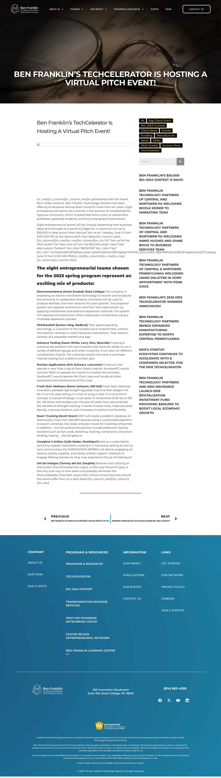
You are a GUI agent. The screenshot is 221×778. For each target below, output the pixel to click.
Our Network (172, 575)
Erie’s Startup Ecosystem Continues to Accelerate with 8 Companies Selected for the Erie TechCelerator (161, 358)
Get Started (170, 563)
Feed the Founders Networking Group (81, 619)
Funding (75, 9)
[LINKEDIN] (187, 700)
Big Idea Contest (79, 589)
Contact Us (132, 598)
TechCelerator (78, 576)
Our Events (132, 587)
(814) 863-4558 (175, 688)
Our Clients (37, 586)
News (169, 9)
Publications (133, 575)
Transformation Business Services (86, 603)
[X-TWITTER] (168, 700)
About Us (54, 9)
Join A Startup (172, 610)
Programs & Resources (127, 9)
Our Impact (96, 9)
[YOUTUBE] (178, 700)
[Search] (180, 161)
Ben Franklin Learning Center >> (90, 652)
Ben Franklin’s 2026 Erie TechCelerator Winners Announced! (161, 302)
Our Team (35, 574)
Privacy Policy (173, 587)
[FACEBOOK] (159, 700)
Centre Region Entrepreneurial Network (87, 636)
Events (155, 9)
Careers (167, 598)
